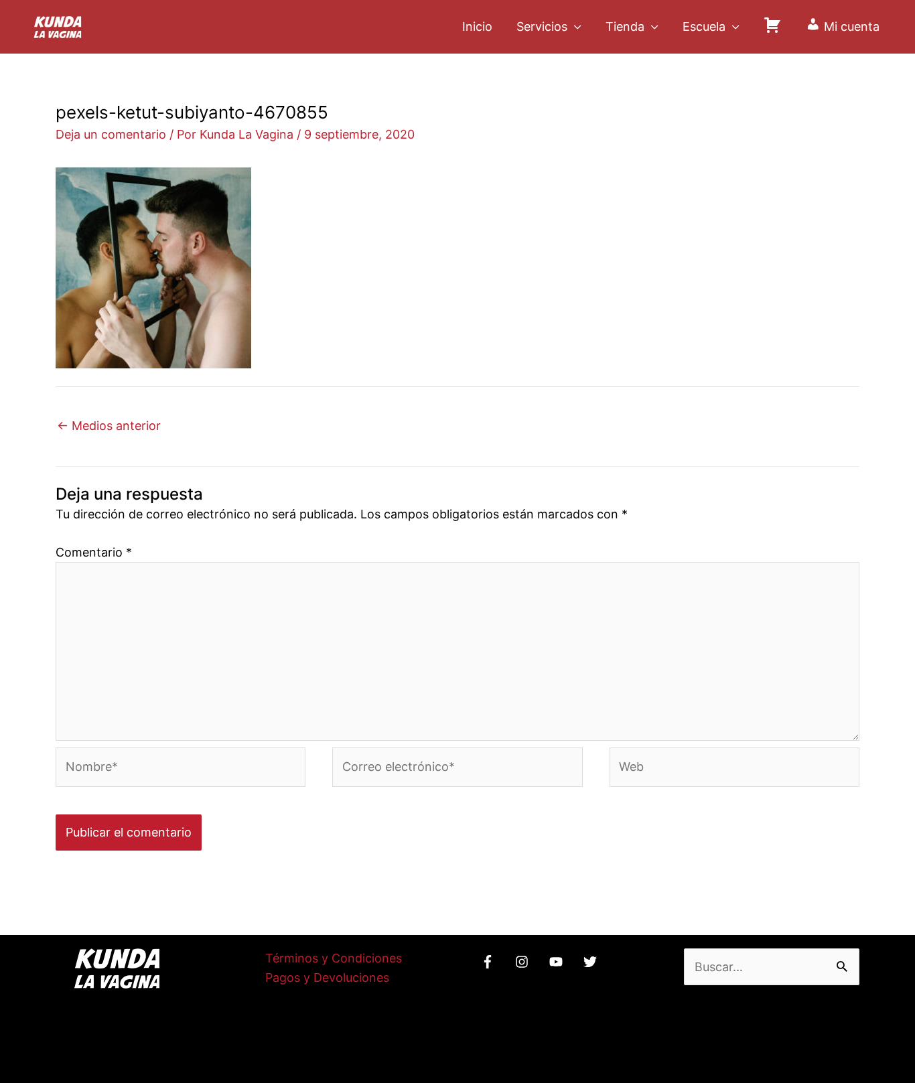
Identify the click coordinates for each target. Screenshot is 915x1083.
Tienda (625, 26)
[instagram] (523, 961)
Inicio (477, 26)
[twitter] (592, 961)
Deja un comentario (111, 134)
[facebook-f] (489, 961)
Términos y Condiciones (333, 958)
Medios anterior (109, 426)
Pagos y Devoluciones (327, 977)
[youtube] (558, 961)
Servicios (541, 26)
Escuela (704, 26)
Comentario (94, 552)
